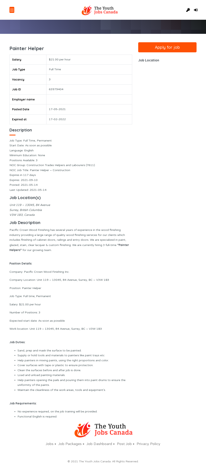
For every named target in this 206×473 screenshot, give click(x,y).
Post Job (124, 444)
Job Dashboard (99, 444)
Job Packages (70, 444)
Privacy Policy (148, 444)
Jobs (50, 444)
